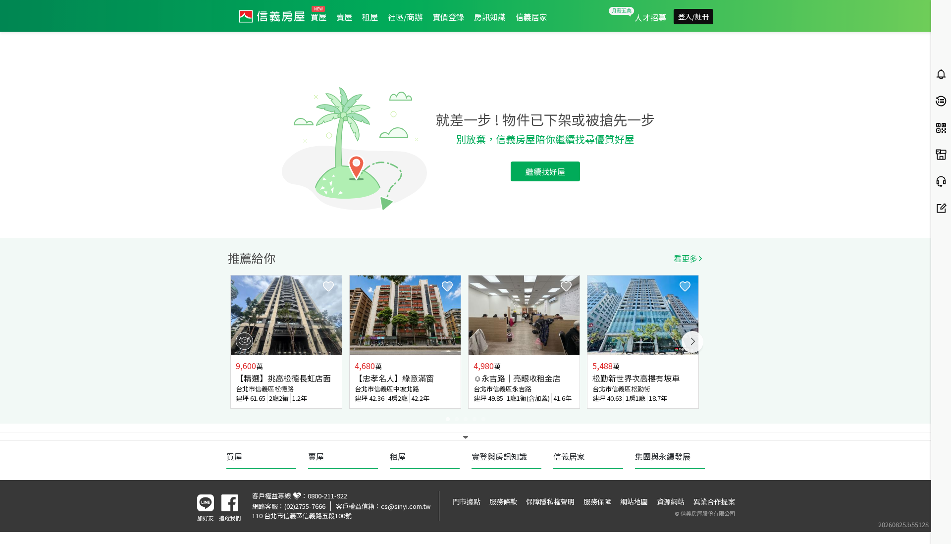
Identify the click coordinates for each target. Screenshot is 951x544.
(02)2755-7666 (304, 506)
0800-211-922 (327, 495)
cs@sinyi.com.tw (405, 506)
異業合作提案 (714, 501)
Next (692, 342)
